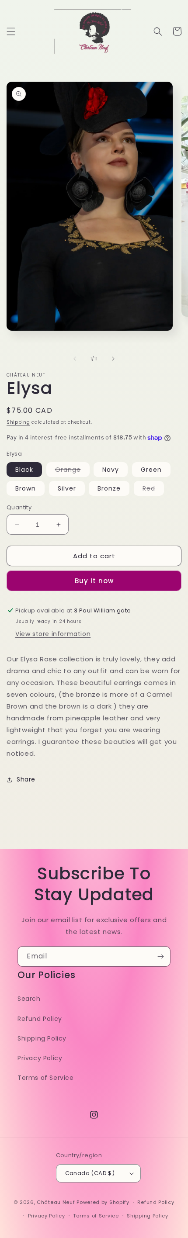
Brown (25, 488)
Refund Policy (39, 1018)
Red (153, 490)
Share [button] (26, 779)
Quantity (19, 507)
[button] (11, 31)
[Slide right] (113, 358)
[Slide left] (74, 358)
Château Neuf (56, 1202)
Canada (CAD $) (90, 1173)
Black (24, 469)
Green (151, 469)
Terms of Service (45, 1077)
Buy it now (94, 580)
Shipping (18, 422)
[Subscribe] (160, 956)
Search (29, 998)
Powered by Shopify (103, 1202)
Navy (110, 469)
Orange (72, 471)
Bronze (109, 488)
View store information (53, 633)
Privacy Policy (39, 1058)
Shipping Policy (41, 1038)
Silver (67, 488)
